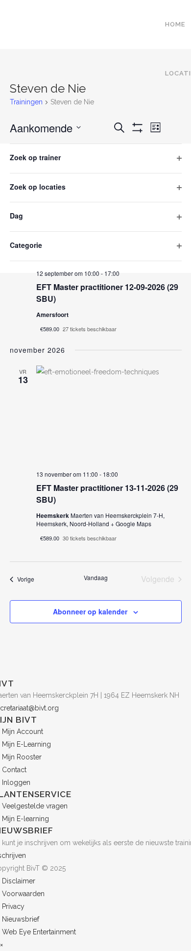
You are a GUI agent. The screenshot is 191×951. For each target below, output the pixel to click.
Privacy (13, 906)
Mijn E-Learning (26, 744)
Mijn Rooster (22, 757)
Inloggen (16, 782)
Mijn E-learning (25, 819)
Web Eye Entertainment (39, 932)
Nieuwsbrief (20, 919)
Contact (14, 770)
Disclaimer (18, 881)
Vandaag (96, 578)
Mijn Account (22, 731)
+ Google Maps (131, 523)
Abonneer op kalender (90, 611)
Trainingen (26, 102)
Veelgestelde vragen (35, 806)
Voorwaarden (23, 894)
